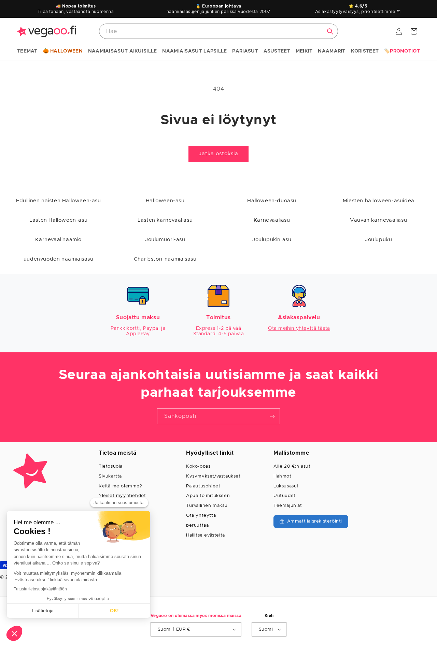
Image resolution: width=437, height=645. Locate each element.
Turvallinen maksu (206, 505)
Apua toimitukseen (208, 496)
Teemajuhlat (287, 505)
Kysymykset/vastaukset (213, 476)
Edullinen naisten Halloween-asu (58, 200)
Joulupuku (378, 239)
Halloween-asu (165, 200)
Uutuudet (284, 496)
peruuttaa (197, 525)
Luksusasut (286, 486)
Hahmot (282, 476)
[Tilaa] (272, 416)
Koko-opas (198, 466)
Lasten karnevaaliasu (165, 220)
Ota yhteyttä (201, 515)
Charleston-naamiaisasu (165, 259)
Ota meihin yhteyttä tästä (299, 328)
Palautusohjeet (203, 486)
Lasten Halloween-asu (58, 220)
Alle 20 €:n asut (292, 466)
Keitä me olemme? (120, 486)
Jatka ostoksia (218, 153)
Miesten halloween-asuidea (378, 200)
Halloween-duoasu (271, 200)
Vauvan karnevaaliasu (378, 220)
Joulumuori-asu (165, 239)
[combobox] (218, 31)
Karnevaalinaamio (58, 239)
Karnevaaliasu (272, 220)
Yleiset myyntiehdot (122, 496)
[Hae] (330, 31)
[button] (27, 51)
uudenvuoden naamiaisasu (59, 259)
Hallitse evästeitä (205, 535)
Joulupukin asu (271, 239)
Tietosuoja (111, 466)
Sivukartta (110, 476)
